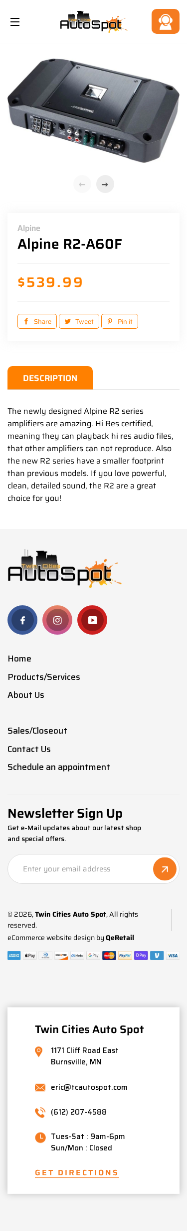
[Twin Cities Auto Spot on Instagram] (57, 620)
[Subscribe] (165, 869)
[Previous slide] (82, 184)
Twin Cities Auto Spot (70, 914)
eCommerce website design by (55, 938)
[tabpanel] (93, 110)
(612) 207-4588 (79, 1112)
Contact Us (166, 21)
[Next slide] (105, 184)
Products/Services (43, 676)
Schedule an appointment (58, 766)
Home (19, 658)
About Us (25, 694)
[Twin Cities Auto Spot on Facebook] (22, 620)
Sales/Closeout (37, 730)
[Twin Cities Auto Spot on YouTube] (92, 620)
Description (50, 378)
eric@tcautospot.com (89, 1087)
